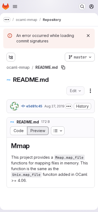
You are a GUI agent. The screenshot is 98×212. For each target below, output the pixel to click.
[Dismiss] (88, 35)
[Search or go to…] (82, 6)
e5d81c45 (33, 106)
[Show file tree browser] (11, 57)
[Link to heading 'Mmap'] (33, 146)
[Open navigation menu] (15, 6)
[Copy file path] (63, 67)
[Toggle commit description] (68, 106)
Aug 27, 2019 (54, 106)
